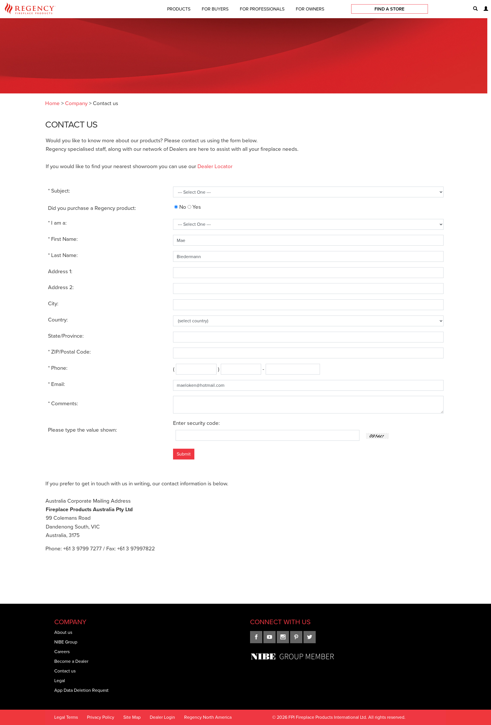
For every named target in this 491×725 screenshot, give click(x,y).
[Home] (30, 9)
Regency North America (208, 717)
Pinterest (296, 637)
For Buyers (215, 9)
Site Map (132, 717)
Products (178, 9)
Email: (56, 384)
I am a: (57, 223)
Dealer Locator (214, 166)
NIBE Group (65, 642)
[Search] (473, 9)
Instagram (283, 637)
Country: (58, 320)
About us (63, 632)
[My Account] (483, 9)
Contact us (65, 671)
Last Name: (63, 255)
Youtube (269, 637)
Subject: (59, 191)
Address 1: (60, 271)
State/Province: (66, 336)
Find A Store (389, 9)
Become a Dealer (71, 661)
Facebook (256, 637)
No (182, 207)
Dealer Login (162, 717)
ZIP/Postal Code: (69, 352)
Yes (196, 207)
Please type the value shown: (82, 430)
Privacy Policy (100, 717)
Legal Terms (66, 717)
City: (53, 303)
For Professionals (262, 9)
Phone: (57, 368)
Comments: (63, 403)
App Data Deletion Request (81, 690)
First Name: (63, 239)
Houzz (309, 637)
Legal (59, 680)
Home (52, 103)
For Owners (310, 9)
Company (76, 103)
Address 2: (61, 287)
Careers (62, 651)
